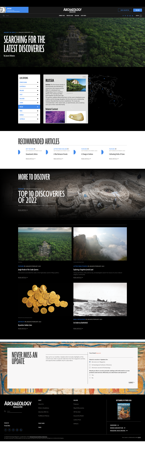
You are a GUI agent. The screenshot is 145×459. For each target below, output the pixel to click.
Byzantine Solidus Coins (25, 325)
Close (84, 76)
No (92, 378)
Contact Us (6, 423)
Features (76, 404)
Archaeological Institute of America (102, 365)
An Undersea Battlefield (80, 322)
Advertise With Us (43, 412)
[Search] (3, 16)
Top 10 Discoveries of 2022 (41, 197)
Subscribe (138, 10)
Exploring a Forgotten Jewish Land (83, 269)
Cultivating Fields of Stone (117, 154)
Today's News (41, 423)
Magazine (98, 362)
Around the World (10, 32)
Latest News (83, 15)
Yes (93, 375)
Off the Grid (77, 412)
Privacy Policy (7, 426)
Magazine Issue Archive (117, 430)
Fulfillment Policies (43, 416)
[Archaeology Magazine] (18, 408)
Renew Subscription (125, 10)
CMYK (139, 437)
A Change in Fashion (87, 154)
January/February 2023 (25, 32)
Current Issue (62, 15)
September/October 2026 (123, 400)
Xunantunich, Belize (32, 154)
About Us (41, 404)
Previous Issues (70, 15)
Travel (39, 427)
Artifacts (76, 424)
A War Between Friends (60, 154)
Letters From (77, 420)
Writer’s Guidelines (43, 408)
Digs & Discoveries (79, 408)
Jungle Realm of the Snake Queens (28, 269)
